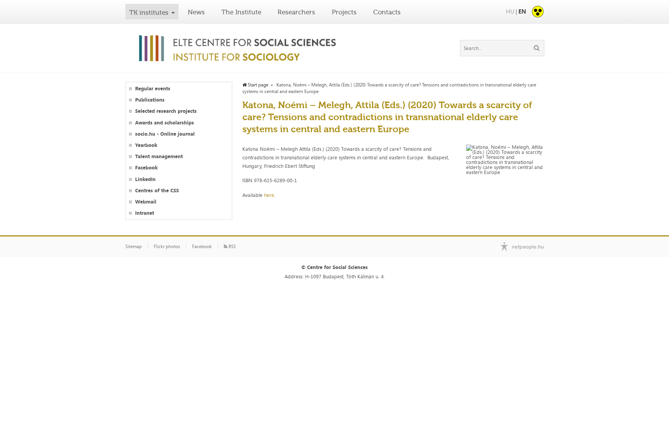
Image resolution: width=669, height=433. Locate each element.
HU (510, 11)
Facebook (146, 167)
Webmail (145, 201)
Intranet (144, 213)
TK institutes (148, 12)
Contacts (387, 12)
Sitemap (133, 246)
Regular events (152, 88)
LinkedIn (145, 179)
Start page (257, 85)
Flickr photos (167, 246)
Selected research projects (166, 111)
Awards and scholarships (164, 122)
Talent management (159, 156)
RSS (231, 246)
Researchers (296, 12)
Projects (344, 12)
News (196, 12)
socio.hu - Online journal (165, 133)
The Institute (241, 12)
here (269, 194)
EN (522, 11)
